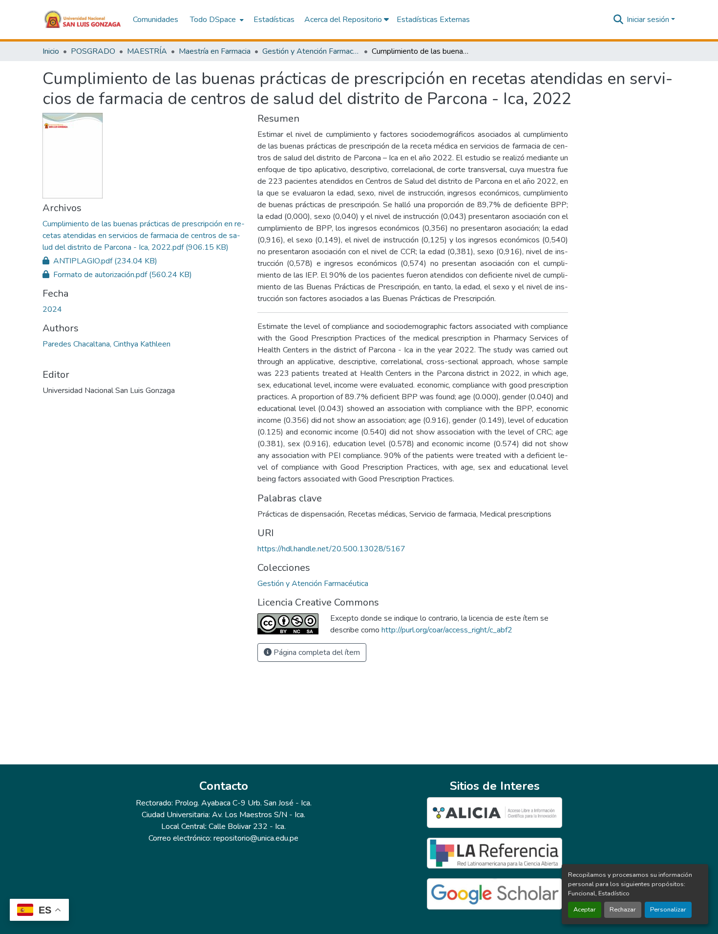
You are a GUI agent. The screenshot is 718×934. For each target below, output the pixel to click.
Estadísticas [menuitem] (274, 19)
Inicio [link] (50, 51)
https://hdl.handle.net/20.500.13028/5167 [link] (331, 548)
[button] (82, 19)
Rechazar (623, 909)
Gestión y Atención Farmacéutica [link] (311, 51)
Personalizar (668, 909)
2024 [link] (52, 309)
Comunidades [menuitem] (155, 19)
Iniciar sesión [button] (649, 19)
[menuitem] (216, 19)
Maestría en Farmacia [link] (215, 51)
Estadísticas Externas (433, 19)
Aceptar (584, 909)
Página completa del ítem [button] (316, 652)
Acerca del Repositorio (344, 19)
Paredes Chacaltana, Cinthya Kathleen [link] (106, 344)
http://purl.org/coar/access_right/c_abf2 (446, 630)
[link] (144, 235)
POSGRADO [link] (93, 51)
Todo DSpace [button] (213, 19)
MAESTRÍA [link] (147, 51)
